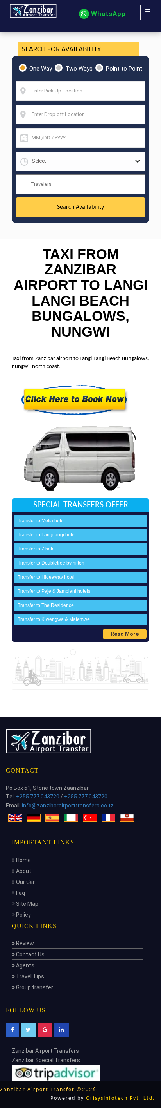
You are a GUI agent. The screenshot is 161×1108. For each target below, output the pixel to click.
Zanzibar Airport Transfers (45, 1051)
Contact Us (30, 954)
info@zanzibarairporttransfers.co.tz (68, 805)
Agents (24, 965)
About (23, 871)
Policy (23, 915)
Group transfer (34, 987)
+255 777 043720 (37, 796)
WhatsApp (107, 14)
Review (24, 943)
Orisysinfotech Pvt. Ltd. (120, 1098)
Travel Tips (29, 976)
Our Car (25, 882)
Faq (20, 893)
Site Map (26, 904)
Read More (125, 634)
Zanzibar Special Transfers (46, 1060)
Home (23, 860)
